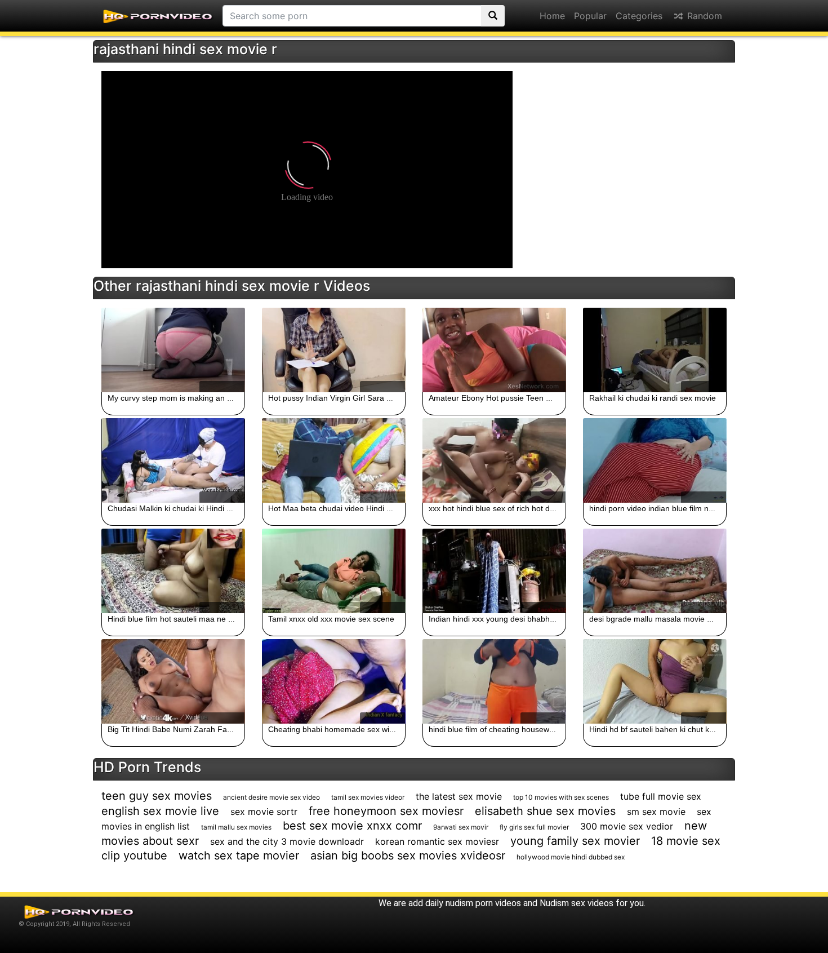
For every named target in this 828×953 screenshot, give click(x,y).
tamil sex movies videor (367, 797)
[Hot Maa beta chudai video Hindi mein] (334, 460)
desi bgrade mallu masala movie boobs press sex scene (689, 618)
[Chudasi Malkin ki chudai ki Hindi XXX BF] (173, 460)
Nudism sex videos (576, 903)
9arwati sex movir (460, 827)
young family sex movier (575, 841)
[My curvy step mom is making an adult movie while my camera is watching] (173, 350)
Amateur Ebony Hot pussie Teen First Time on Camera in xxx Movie (549, 397)
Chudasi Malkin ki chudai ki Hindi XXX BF (181, 508)
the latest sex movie (459, 796)
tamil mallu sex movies (236, 827)
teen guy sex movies (156, 796)
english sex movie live (160, 811)
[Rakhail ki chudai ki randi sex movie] (655, 350)
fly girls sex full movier (534, 827)
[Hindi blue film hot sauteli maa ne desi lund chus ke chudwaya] (173, 571)
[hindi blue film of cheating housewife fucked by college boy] (494, 681)
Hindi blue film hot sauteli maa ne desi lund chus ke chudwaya (218, 618)
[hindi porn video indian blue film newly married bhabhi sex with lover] (655, 460)
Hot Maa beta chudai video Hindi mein (336, 508)
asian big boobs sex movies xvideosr (407, 855)
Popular (590, 15)
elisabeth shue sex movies (545, 811)
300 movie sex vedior (626, 826)
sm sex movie (656, 811)
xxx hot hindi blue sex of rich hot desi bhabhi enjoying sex (531, 508)
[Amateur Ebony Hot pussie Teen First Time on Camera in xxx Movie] (494, 350)
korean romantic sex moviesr (437, 841)
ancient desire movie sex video (271, 797)
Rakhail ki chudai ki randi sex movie (652, 397)
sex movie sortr (263, 811)
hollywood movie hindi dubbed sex (571, 857)
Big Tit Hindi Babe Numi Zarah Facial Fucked (188, 729)
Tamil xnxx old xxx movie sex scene (331, 618)
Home (552, 15)
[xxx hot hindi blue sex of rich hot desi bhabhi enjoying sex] (494, 460)
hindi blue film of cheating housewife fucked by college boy (533, 729)
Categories (639, 15)
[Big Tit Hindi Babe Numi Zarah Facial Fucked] (173, 681)
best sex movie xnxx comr (352, 825)
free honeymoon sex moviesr (386, 811)
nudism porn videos (483, 903)
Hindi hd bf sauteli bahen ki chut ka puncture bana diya (687, 729)
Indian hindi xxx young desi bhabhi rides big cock (516, 618)
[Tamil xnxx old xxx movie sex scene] (334, 571)
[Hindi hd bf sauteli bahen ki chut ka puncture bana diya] (655, 681)
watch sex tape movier (239, 855)
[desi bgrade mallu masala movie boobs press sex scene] (655, 571)
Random (703, 15)
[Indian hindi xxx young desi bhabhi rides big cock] (494, 571)
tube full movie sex (660, 796)
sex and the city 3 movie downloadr (287, 841)
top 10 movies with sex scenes (561, 797)
